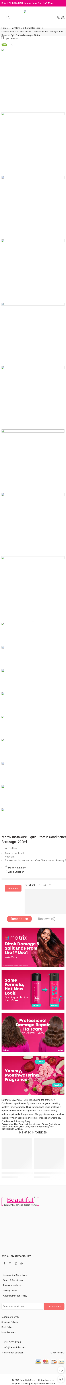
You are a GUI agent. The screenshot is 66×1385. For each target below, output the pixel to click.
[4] (33, 271)
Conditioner (13, 1126)
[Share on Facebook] (39, 885)
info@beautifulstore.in (14, 1347)
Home (5, 28)
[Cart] (62, 17)
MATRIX (19, 1129)
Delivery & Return (17, 867)
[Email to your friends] (50, 885)
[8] (33, 524)
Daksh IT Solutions (46, 1383)
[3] (33, 207)
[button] (28, 1168)
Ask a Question (16, 872)
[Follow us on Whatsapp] (21, 1263)
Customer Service (10, 1317)
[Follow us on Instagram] (15, 1263)
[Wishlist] (33, 621)
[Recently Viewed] (61, 1379)
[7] (33, 461)
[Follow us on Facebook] (4, 1263)
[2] (33, 144)
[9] (33, 588)
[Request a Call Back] (61, 1369)
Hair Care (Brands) (40, 1126)
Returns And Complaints (15, 1275)
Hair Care (15, 28)
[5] (33, 334)
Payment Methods (12, 1285)
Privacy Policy (10, 1290)
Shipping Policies (10, 1322)
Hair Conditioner (33, 1124)
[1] (33, 80)
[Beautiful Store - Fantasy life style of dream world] (33, 17)
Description (19, 919)
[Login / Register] (59, 17)
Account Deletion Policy (15, 1296)
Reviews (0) (46, 919)
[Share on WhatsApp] (44, 885)
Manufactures (9, 1332)
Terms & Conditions (13, 1280)
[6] (33, 397)
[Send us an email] (10, 1263)
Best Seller (7, 1327)
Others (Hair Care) (32, 28)
